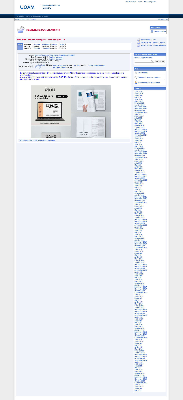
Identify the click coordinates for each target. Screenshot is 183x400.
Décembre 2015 (141, 332)
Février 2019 (139, 261)
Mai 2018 (138, 278)
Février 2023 (139, 171)
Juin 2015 (138, 343)
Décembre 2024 (141, 129)
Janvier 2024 (139, 150)
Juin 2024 (138, 141)
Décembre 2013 (141, 377)
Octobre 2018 (140, 268)
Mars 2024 (139, 146)
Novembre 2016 (141, 311)
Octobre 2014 (140, 358)
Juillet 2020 (139, 229)
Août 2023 (138, 159)
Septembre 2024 (141, 135)
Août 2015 (138, 340)
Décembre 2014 (141, 355)
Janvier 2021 (139, 218)
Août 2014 (138, 362)
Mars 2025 (139, 124)
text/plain (41, 65)
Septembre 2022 (141, 180)
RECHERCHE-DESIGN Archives (153, 43)
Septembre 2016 (141, 315)
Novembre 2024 (141, 131)
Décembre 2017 (141, 287)
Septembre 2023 (141, 157)
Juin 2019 (138, 253)
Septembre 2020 (141, 225)
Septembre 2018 (141, 270)
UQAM (21, 16)
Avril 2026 (138, 99)
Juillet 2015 (139, 341)
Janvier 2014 (139, 375)
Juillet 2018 (139, 274)
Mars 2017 (139, 304)
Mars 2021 (139, 214)
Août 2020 (138, 227)
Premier (37, 44)
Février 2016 (139, 328)
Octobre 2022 (140, 178)
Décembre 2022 (141, 174)
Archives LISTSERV (148, 40)
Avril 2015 (138, 347)
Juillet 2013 (139, 387)
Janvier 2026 (139, 105)
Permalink (51, 140)
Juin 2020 (138, 231)
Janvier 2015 (139, 353)
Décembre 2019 (141, 242)
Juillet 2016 (139, 319)
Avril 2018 (138, 280)
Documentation (160, 32)
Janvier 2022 (139, 195)
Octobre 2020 (140, 223)
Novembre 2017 (141, 289)
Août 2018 (138, 272)
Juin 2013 (138, 388)
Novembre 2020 (141, 221)
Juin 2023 (138, 163)
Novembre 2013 (141, 379)
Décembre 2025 (141, 107)
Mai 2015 (138, 345)
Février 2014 (139, 373)
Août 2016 (138, 317)
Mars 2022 (139, 191)
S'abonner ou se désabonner (149, 83)
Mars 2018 (139, 281)
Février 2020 (139, 238)
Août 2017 (138, 295)
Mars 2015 (139, 349)
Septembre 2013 (141, 383)
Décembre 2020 (141, 219)
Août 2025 (138, 114)
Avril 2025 (138, 122)
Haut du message (25, 140)
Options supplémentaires (143, 57)
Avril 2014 (138, 370)
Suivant (54, 44)
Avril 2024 (138, 144)
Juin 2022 (138, 186)
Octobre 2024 (140, 133)
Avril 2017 (138, 302)
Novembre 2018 (141, 266)
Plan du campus (131, 2)
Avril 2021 (138, 212)
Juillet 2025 (139, 116)
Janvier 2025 (139, 127)
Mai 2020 (138, 233)
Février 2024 (139, 148)
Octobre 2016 (140, 313)
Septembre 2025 (141, 112)
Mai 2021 (138, 210)
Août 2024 (138, 137)
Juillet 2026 (139, 94)
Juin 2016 (138, 321)
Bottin (140, 2)
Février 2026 (139, 103)
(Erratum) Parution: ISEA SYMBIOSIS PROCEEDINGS (55, 55)
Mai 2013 (138, 390)
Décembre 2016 (141, 310)
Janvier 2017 (139, 308)
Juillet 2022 (139, 184)
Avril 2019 (138, 257)
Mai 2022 (138, 188)
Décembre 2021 (141, 197)
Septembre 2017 (141, 293)
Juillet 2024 (139, 139)
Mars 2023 (139, 169)
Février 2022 (139, 193)
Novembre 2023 (141, 154)
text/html (77, 66)
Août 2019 (138, 249)
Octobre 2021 (140, 201)
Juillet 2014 (139, 364)
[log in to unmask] (55, 57)
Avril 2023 (138, 167)
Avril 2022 (138, 189)
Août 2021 (138, 204)
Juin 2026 (138, 96)
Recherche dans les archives (146, 54)
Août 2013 (138, 385)
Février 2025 (139, 126)
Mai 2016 (138, 323)
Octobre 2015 (140, 336)
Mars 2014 (139, 372)
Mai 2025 (138, 120)
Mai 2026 (138, 97)
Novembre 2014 (141, 356)
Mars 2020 (139, 236)
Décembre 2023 (141, 152)
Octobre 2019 (140, 246)
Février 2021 (139, 216)
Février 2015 (139, 351)
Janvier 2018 (139, 285)
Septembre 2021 (141, 203)
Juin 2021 (138, 208)
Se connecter (143, 73)
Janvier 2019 (139, 263)
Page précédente (39, 140)
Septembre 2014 (141, 360)
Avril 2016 (138, 325)
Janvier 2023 (139, 173)
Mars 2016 (139, 326)
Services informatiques (33, 16)
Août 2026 (138, 92)
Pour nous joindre (150, 2)
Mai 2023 (138, 165)
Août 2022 (138, 182)
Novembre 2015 (141, 334)
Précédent (46, 44)
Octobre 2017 (140, 291)
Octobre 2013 (140, 381)
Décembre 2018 (141, 265)
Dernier (62, 44)
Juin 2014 (138, 366)
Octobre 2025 (140, 111)
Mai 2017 (138, 300)
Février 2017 (139, 306)
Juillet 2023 (139, 161)
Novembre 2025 (141, 109)
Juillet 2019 (139, 251)
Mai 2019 (138, 255)
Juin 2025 (138, 118)
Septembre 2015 (141, 338)
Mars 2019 (139, 259)
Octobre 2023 (140, 156)
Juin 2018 (138, 276)
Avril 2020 (138, 234)
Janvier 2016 (139, 330)
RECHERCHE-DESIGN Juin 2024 (153, 45)
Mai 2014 (138, 368)
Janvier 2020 (139, 240)
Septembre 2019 (141, 248)
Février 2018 (139, 283)
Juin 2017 (138, 298)
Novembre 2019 (141, 244)
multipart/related (59, 66)
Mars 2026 (139, 101)
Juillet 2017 (139, 296)
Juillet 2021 (139, 206)
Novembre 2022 (141, 176)
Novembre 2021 (141, 199)
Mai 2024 (138, 142)
